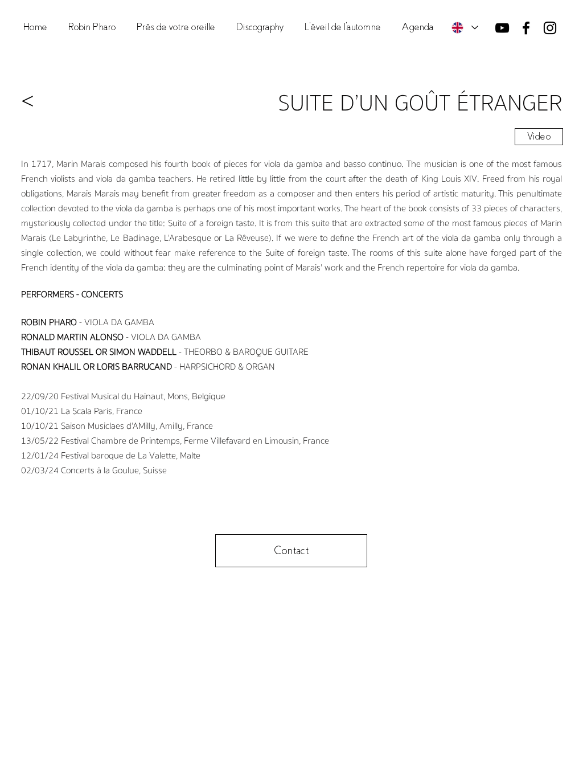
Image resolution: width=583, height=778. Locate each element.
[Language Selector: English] (464, 27)
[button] (175, 27)
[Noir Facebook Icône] (526, 27)
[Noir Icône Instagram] (550, 27)
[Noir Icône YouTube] (502, 27)
